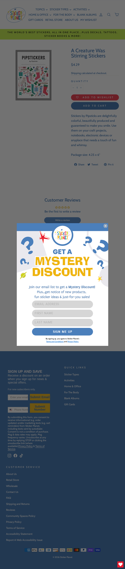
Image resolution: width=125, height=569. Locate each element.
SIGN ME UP (62, 332)
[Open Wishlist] (120, 564)
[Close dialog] (105, 225)
